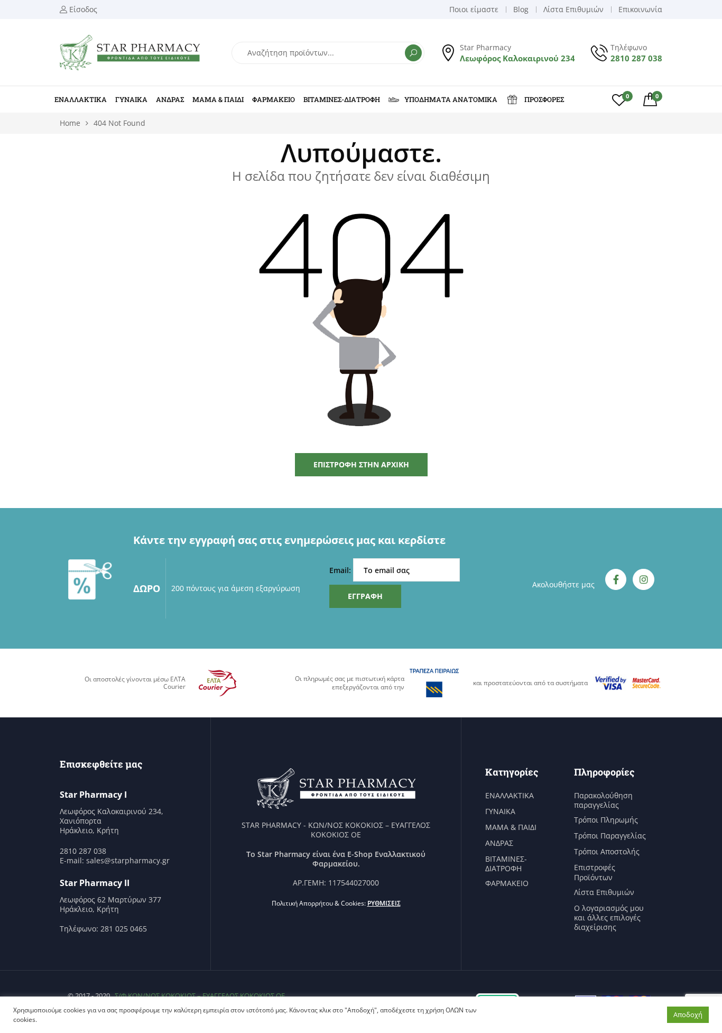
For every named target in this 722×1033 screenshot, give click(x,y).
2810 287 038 (636, 58)
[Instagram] (643, 580)
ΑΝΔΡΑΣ (170, 99)
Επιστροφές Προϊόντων (594, 872)
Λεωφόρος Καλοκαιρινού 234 (517, 58)
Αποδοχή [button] (687, 1014)
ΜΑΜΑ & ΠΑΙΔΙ (218, 99)
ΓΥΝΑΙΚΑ (131, 99)
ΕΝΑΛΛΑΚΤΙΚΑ (80, 99)
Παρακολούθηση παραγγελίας (603, 800)
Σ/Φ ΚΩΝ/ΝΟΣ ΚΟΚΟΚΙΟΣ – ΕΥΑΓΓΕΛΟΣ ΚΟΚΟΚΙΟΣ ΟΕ (200, 995)
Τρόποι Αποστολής (607, 851)
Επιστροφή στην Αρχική (361, 464)
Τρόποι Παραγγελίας (610, 836)
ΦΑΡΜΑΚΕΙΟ (273, 99)
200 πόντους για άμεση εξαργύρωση (235, 588)
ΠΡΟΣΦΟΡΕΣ (544, 99)
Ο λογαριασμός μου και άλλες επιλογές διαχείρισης (609, 917)
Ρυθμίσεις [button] (384, 903)
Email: (341, 570)
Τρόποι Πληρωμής (606, 820)
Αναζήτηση (413, 52)
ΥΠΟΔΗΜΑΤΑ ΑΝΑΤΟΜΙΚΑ (450, 99)
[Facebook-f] (616, 580)
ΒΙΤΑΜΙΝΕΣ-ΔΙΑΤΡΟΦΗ (341, 99)
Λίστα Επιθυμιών (604, 892)
